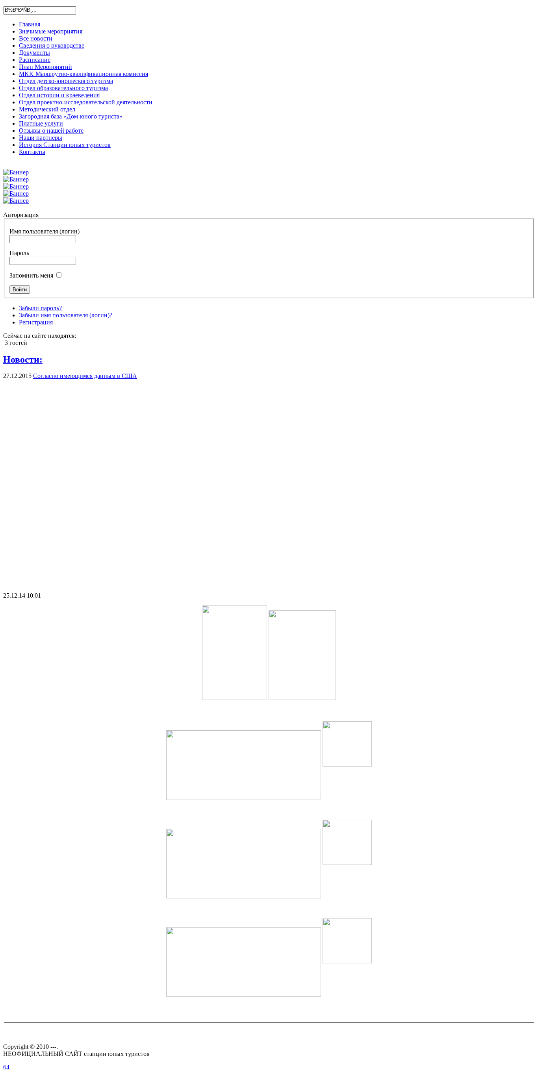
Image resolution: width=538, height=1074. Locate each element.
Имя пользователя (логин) (44, 231)
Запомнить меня (31, 275)
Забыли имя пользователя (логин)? (65, 315)
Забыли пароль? (40, 308)
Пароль (19, 253)
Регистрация (36, 322)
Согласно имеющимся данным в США (85, 375)
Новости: (23, 359)
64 (6, 1067)
